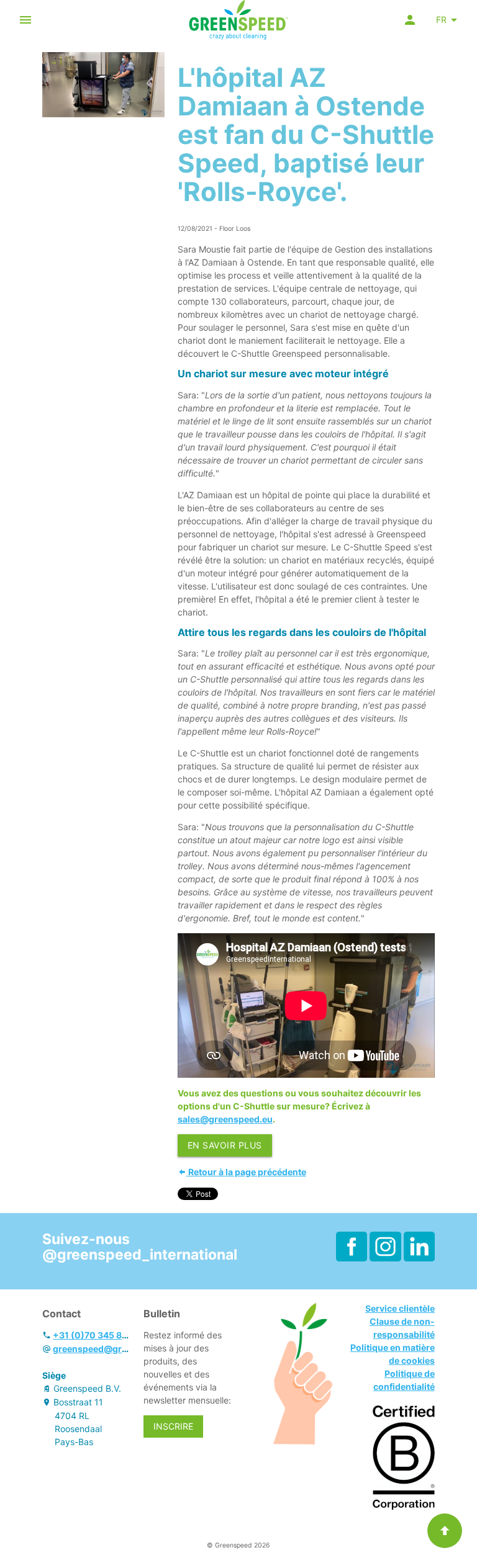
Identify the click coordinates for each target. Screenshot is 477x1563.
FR (441, 19)
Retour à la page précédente (246, 1172)
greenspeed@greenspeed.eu (114, 1348)
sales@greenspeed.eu (225, 1119)
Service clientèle (400, 1308)
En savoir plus (225, 1145)
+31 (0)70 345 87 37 (96, 1335)
